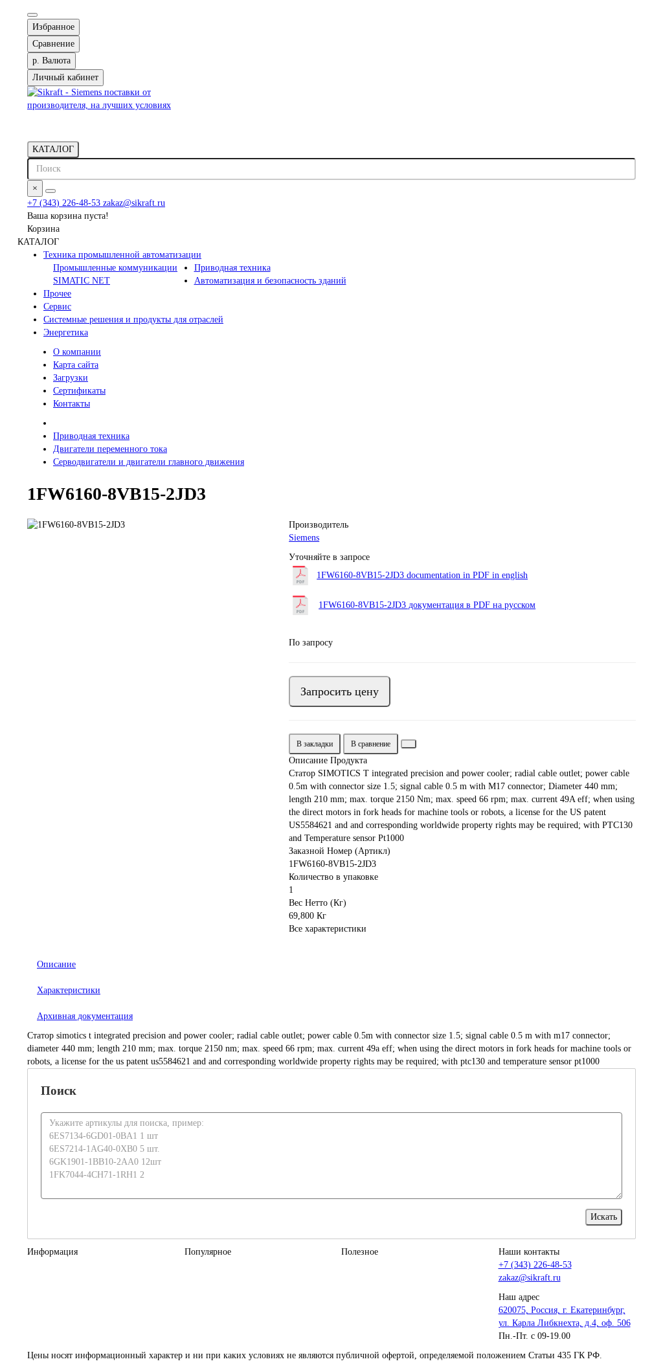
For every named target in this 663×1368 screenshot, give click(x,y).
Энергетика (65, 332)
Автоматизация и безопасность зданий (270, 281)
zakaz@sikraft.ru (134, 203)
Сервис (57, 306)
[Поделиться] (408, 743)
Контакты (71, 404)
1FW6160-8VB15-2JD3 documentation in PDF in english (422, 575)
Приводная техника (232, 268)
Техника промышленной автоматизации (122, 255)
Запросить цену (339, 691)
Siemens (304, 538)
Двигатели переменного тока (110, 449)
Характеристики (68, 990)
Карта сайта (75, 365)
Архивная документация (85, 1016)
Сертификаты (79, 391)
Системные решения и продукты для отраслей (133, 319)
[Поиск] (50, 191)
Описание (56, 964)
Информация (52, 1252)
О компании (77, 352)
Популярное (208, 1252)
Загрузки (70, 378)
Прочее (57, 293)
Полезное (359, 1252)
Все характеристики (327, 929)
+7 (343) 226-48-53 (65, 203)
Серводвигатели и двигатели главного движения (148, 462)
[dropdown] (32, 15)
